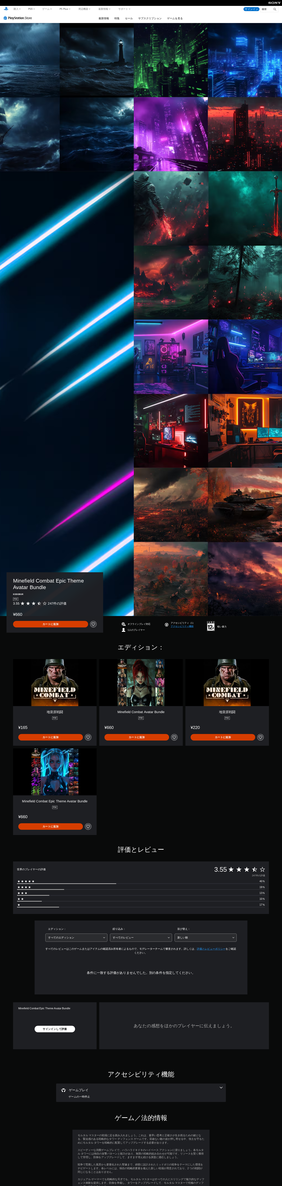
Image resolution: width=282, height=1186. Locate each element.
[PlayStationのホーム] (6, 9)
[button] (182, 626)
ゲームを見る (175, 18)
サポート (123, 8)
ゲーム (46, 8)
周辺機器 (83, 8)
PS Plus (64, 8)
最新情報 (103, 8)
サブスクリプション (150, 18)
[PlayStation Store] (19, 17)
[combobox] (76, 938)
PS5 (30, 8)
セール (129, 18)
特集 (117, 18)
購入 (16, 8)
